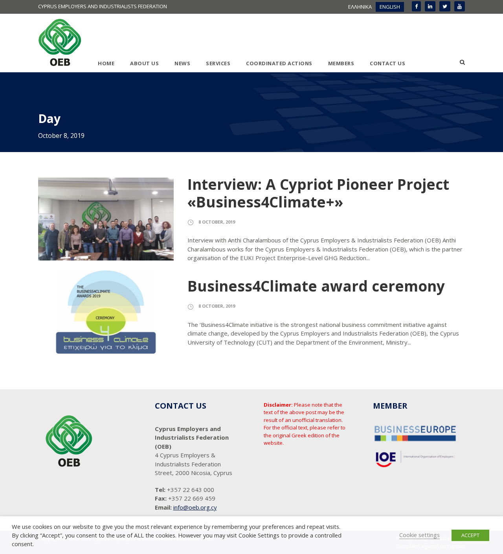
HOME (106, 63)
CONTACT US (387, 63)
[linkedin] (430, 6)
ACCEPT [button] (470, 535)
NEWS (182, 63)
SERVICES (218, 63)
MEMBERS (341, 63)
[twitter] (444, 6)
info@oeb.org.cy (195, 507)
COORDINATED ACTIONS (279, 63)
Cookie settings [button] (419, 535)
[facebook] (416, 6)
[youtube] (459, 6)
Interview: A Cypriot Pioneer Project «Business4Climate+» (318, 192)
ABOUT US (144, 63)
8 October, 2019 (216, 222)
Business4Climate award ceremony (316, 286)
